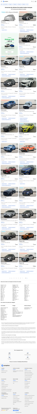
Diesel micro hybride (17, 315)
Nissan (3, 287)
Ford (2, 288)
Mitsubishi (15, 290)
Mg (2, 293)
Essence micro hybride (18, 312)
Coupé (2, 313)
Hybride (15, 309)
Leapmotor (27, 295)
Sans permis (4, 317)
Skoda (26, 291)
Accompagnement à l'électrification (6, 389)
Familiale (3, 315)
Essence (15, 307)
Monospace (4, 316)
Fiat (14, 291)
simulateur (15, 336)
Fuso (25, 299)
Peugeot (15, 285)
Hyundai (27, 290)
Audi (26, 288)
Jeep (26, 294)
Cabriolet (3, 310)
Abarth (2, 297)
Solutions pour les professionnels (6, 390)
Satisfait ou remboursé (4, 384)
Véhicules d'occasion (4, 370)
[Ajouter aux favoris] (17, 12)
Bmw (26, 286)
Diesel (15, 308)
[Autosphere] (5, 1)
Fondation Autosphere (16, 395)
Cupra (3, 294)
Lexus (2, 292)
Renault (3, 285)
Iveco (2, 299)
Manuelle (27, 308)
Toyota (26, 287)
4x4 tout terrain (4, 307)
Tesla (2, 298)
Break (3, 309)
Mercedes (15, 286)
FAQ (13, 383)
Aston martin (16, 299)
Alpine (15, 293)
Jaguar (3, 295)
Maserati (15, 297)
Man (14, 300)
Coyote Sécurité (3, 387)
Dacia (26, 285)
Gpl (14, 314)
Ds (14, 288)
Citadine (3, 312)
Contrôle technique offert (28, 375)
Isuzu (2, 300)
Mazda (15, 294)
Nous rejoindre (27, 387)
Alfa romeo (15, 295)
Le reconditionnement (4, 396)
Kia (2, 290)
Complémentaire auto (4, 386)
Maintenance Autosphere (28, 372)
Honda (14, 298)
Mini (2, 289)
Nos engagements (27, 383)
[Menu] (1, 1)
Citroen (3, 286)
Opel (14, 289)
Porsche (26, 293)
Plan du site (26, 406)
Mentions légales (27, 404)
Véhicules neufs (3, 372)
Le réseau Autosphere (16, 398)
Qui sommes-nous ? (27, 381)
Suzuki (26, 292)
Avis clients (26, 384)
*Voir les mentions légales (9, 52)
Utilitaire (3, 319)
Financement (3, 381)
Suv (2, 318)
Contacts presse (27, 386)
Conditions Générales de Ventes (29, 401)
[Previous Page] (9, 278)
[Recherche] (32, 1)
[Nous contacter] (35, 1)
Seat (2, 291)
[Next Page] (27, 278)
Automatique (28, 307)
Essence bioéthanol (17, 316)
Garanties (2, 383)
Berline (3, 308)
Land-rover (15, 292)
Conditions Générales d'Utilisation (29, 395)
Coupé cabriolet (4, 314)
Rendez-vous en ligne (28, 370)
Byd (25, 298)
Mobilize (26, 300)
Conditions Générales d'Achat (29, 403)
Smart (26, 297)
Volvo (26, 289)
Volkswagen (16, 287)
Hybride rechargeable (18, 313)
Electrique (16, 310)
